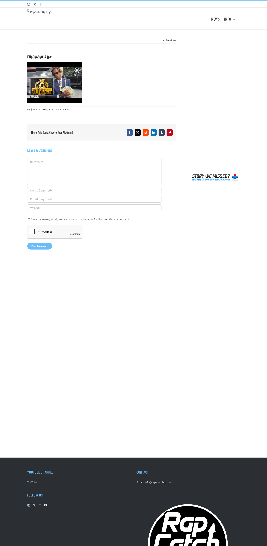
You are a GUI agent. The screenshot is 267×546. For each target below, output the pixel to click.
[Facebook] (40, 505)
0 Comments (63, 109)
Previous (171, 40)
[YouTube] (45, 505)
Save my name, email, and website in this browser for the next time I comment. (80, 219)
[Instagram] (28, 505)
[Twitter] (34, 505)
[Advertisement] (215, 104)
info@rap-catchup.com (159, 482)
